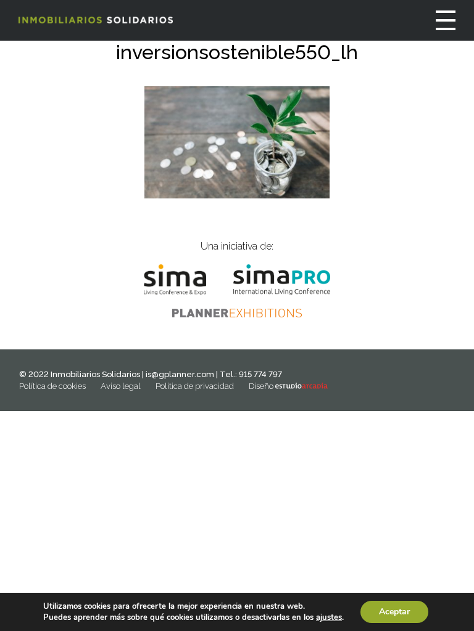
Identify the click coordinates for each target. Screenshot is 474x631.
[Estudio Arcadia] (301, 386)
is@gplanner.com (180, 374)
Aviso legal (121, 386)
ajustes (329, 617)
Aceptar (394, 611)
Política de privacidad (195, 386)
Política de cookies (52, 386)
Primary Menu (445, 20)
